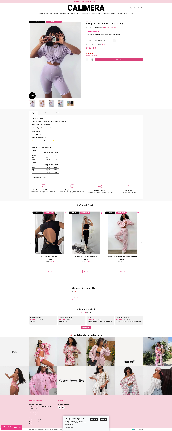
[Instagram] (63, 407)
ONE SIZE (122, 264)
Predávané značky (34, 422)
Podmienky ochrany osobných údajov (40, 406)
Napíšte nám (33, 418)
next (142, 243)
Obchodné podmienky (35, 404)
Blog (30, 424)
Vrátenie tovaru (33, 408)
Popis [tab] (33, 113)
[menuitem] (43, 13)
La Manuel (88, 21)
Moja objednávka (34, 410)
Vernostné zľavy (34, 412)
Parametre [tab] (44, 113)
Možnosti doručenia (91, 55)
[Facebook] (59, 407)
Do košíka (119, 59)
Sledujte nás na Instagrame (88, 335)
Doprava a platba (34, 414)
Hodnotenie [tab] (56, 113)
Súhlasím (103, 419)
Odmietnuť (94, 419)
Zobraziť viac (86, 327)
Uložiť (88, 64)
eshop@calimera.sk (64, 404)
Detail (48, 271)
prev (30, 243)
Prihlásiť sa (76, 298)
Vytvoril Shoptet (138, 429)
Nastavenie (69, 428)
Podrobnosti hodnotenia (109, 27)
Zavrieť (100, 64)
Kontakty (31, 416)
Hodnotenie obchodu (86, 309)
